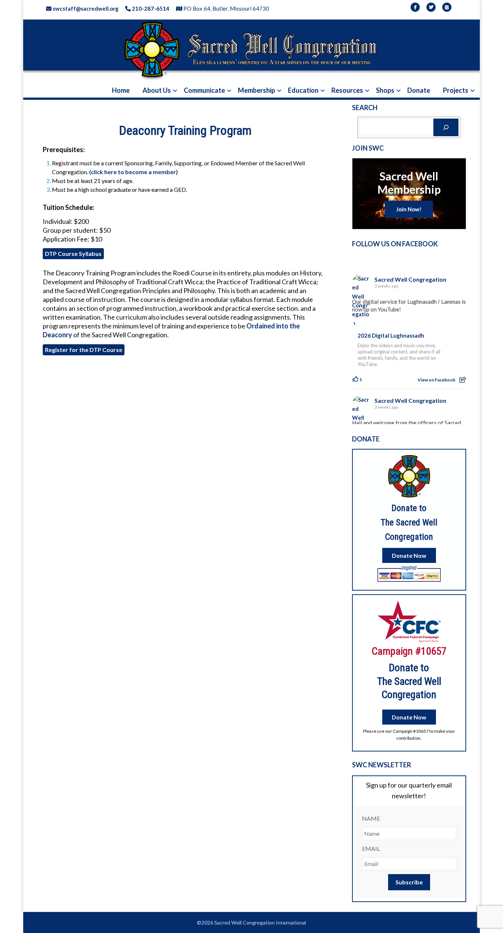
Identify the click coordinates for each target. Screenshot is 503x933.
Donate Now (409, 555)
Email (371, 848)
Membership (256, 90)
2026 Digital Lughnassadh (391, 335)
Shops (385, 90)
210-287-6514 (150, 8)
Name (371, 818)
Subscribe (409, 882)
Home (121, 90)
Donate (418, 90)
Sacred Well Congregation (410, 279)
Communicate (204, 90)
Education (303, 90)
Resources (347, 90)
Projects (455, 90)
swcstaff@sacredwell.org (85, 8)
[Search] (445, 127)
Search (364, 107)
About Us (157, 90)
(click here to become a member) (133, 171)
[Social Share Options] (462, 380)
